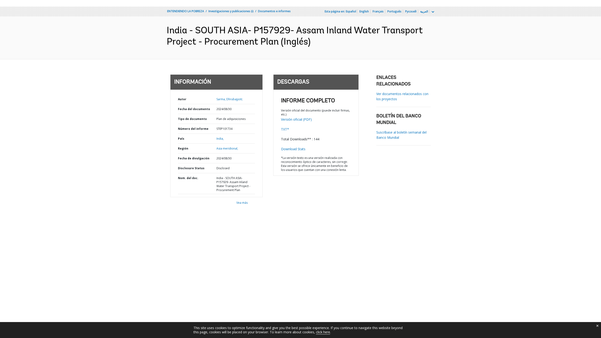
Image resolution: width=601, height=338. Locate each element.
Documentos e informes (274, 11)
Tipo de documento (192, 119)
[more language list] (432, 12)
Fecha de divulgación (193, 158)
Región (183, 148)
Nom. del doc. (188, 178)
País (181, 139)
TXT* (285, 129)
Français (378, 11)
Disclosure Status (191, 168)
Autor (182, 99)
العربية (424, 11)
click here (323, 332)
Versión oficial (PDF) (296, 119)
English (364, 11)
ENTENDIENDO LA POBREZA (185, 11)
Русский (410, 11)
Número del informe (193, 129)
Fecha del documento (194, 109)
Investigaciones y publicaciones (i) (231, 11)
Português (394, 11)
